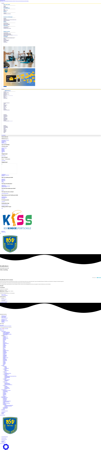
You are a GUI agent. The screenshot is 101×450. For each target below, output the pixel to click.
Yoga (3, 364)
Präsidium (6, 375)
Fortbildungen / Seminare (8, 373)
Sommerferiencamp (5, 407)
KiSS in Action (5, 399)
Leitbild (6, 367)
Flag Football (4, 342)
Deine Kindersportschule (5, 397)
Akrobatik (4, 336)
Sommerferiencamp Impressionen (9, 405)
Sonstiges (4, 385)
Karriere (6, 372)
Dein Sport (3, 89)
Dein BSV (3, 365)
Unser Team (4, 400)
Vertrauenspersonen (7, 377)
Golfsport (4, 344)
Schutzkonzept (6, 380)
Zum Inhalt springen (2, 0)
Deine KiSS (3, 175)
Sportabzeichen (5, 360)
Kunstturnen (4, 353)
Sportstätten (6, 386)
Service (4, 381)
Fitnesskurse (4, 393)
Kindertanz (4, 351)
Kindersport (4, 394)
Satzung (6, 378)
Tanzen (4, 361)
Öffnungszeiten (7, 370)
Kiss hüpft (6, 406)
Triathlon (4, 362)
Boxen (4, 340)
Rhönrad (4, 358)
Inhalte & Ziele (5, 398)
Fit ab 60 (4, 392)
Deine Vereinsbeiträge (6, 333)
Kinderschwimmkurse (6, 350)
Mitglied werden (4, 331)
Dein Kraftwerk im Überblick (7, 390)
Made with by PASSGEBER (4, 328)
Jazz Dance (4, 347)
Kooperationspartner (7, 388)
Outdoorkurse (5, 356)
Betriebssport (3, 231)
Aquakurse (4, 337)
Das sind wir (4, 366)
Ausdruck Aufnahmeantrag (6, 332)
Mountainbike (5, 355)
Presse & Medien (7, 387)
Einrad (4, 341)
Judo (3, 348)
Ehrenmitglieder (7, 368)
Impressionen (4, 404)
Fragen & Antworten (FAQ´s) (8, 384)
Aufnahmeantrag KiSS (6, 401)
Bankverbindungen (7, 383)
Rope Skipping (5, 359)
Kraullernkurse (5, 352)
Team (5, 369)
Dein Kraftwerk (4, 135)
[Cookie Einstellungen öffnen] (6, 449)
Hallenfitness (4, 345)
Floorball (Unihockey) (6, 343)
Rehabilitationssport (5, 357)
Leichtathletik (5, 354)
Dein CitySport (3, 155)
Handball (4, 346)
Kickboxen (4, 349)
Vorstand (6, 374)
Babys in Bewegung (5, 338)
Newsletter (6, 382)
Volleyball (4, 363)
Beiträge (4, 402)
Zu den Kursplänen (5, 391)
